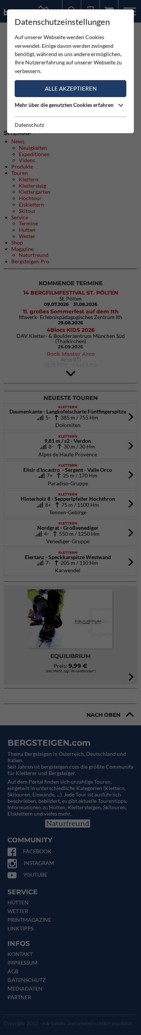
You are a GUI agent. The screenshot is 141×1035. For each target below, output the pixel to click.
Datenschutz (29, 125)
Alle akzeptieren (71, 88)
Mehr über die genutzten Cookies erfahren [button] (65, 105)
